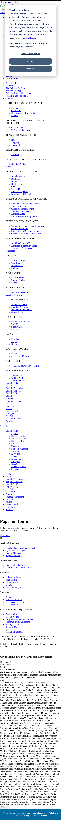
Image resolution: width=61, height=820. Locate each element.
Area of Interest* (7, 670)
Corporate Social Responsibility (20, 619)
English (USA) (12, 484)
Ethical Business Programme (24, 216)
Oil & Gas (16, 110)
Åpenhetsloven (18, 176)
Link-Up (15, 324)
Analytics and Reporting (17, 96)
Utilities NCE (17, 378)
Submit (4, 807)
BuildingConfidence (20, 321)
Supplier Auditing (14, 555)
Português (10, 507)
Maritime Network (19, 307)
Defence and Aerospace (22, 130)
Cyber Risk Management (22, 209)
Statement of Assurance (21, 248)
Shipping (15, 142)
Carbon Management (15, 553)
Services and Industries (21, 356)
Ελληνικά (10, 499)
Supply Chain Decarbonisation (25, 231)
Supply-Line (17, 327)
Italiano (9, 502)
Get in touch (5, 426)
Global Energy (18, 312)
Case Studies (17, 263)
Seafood (15, 154)
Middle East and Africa (21, 309)
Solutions (10, 166)
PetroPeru (15, 339)
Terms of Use (12, 627)
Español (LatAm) (13, 491)
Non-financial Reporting (22, 194)
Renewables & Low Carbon (24, 113)
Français (9, 494)
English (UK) (12, 486)
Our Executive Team (15, 602)
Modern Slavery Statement (18, 622)
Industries (10, 98)
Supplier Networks (14, 295)
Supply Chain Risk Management (26, 203)
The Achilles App (13, 91)
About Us (10, 597)
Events (14, 283)
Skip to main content (9, 2)
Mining (14, 108)
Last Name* (5, 664)
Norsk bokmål (12, 504)
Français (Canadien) (15, 497)
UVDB (14, 329)
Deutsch (9, 476)
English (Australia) (14, 479)
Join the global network (16, 565)
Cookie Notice (29, 38)
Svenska (9, 509)
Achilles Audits (18, 214)
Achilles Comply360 (20, 243)
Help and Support (14, 587)
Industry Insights (18, 260)
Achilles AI (11, 83)
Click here (41, 528)
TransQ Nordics (18, 380)
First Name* (5, 662)
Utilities (14, 115)
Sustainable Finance (20, 211)
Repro (14, 344)
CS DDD (15, 189)
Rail (13, 140)
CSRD (14, 186)
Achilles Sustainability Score (18, 93)
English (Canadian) (14, 481)
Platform (9, 85)
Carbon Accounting (20, 228)
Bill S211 (15, 179)
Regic (14, 341)
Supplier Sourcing (19, 206)
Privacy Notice (12, 624)
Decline (30, 68)
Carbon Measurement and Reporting (27, 226)
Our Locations (12, 604)
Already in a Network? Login (19, 567)
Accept (30, 61)
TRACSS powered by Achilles (25, 366)
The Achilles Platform (15, 88)
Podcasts (15, 268)
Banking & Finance (20, 164)
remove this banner (39, 815)
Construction (17, 128)
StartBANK (16, 375)
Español (9, 489)
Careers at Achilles (14, 599)
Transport (15, 145)
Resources (10, 251)
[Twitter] (1, 538)
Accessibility (11, 614)
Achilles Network (19, 304)
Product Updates (18, 280)
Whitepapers (17, 265)
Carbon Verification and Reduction (27, 233)
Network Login (13, 78)
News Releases (18, 277)
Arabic (9, 474)
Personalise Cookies (30, 53)
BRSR (14, 181)
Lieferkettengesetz (19, 191)
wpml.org (26, 813)
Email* (3, 667)
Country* (4, 680)
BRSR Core (16, 184)
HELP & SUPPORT (20, 292)
